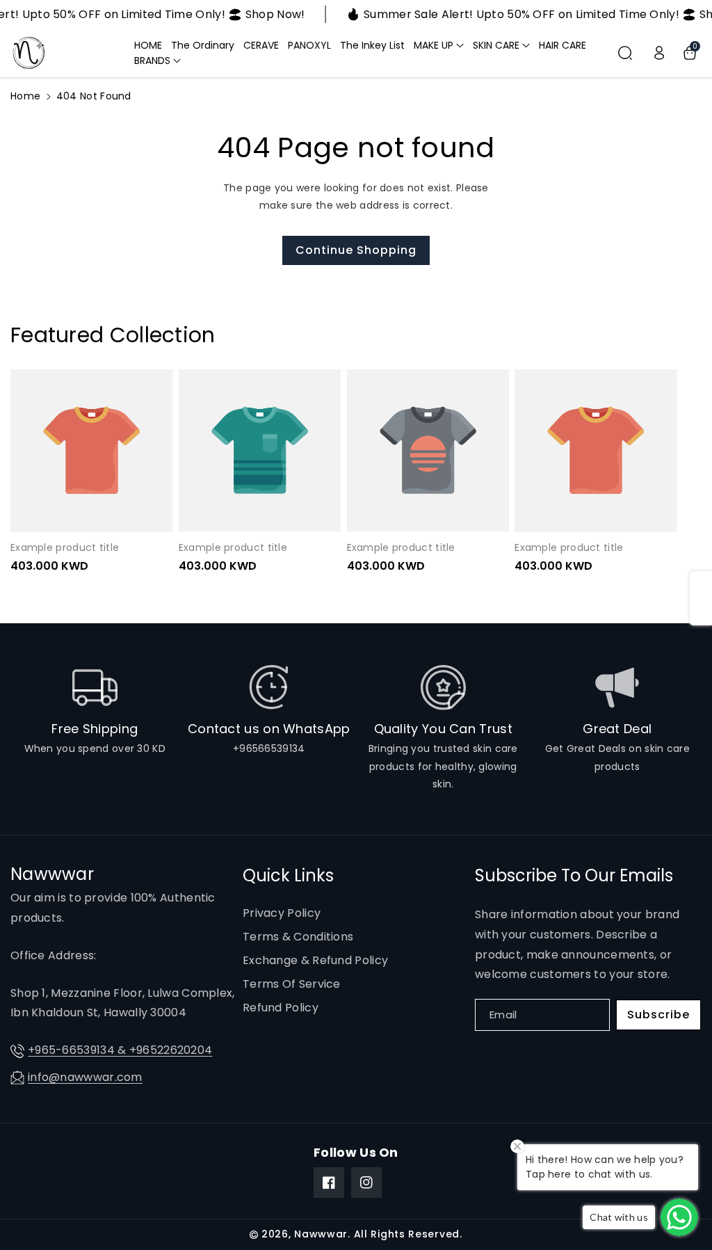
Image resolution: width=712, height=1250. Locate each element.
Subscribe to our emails (574, 875)
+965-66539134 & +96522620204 (120, 1050)
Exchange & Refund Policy (315, 960)
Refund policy (280, 1008)
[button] (439, 45)
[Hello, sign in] (659, 53)
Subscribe (658, 1015)
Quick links (288, 875)
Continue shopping (356, 250)
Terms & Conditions (298, 937)
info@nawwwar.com (85, 1077)
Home (25, 96)
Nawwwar (321, 1234)
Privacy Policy (282, 913)
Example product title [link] (64, 547)
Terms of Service (292, 984)
